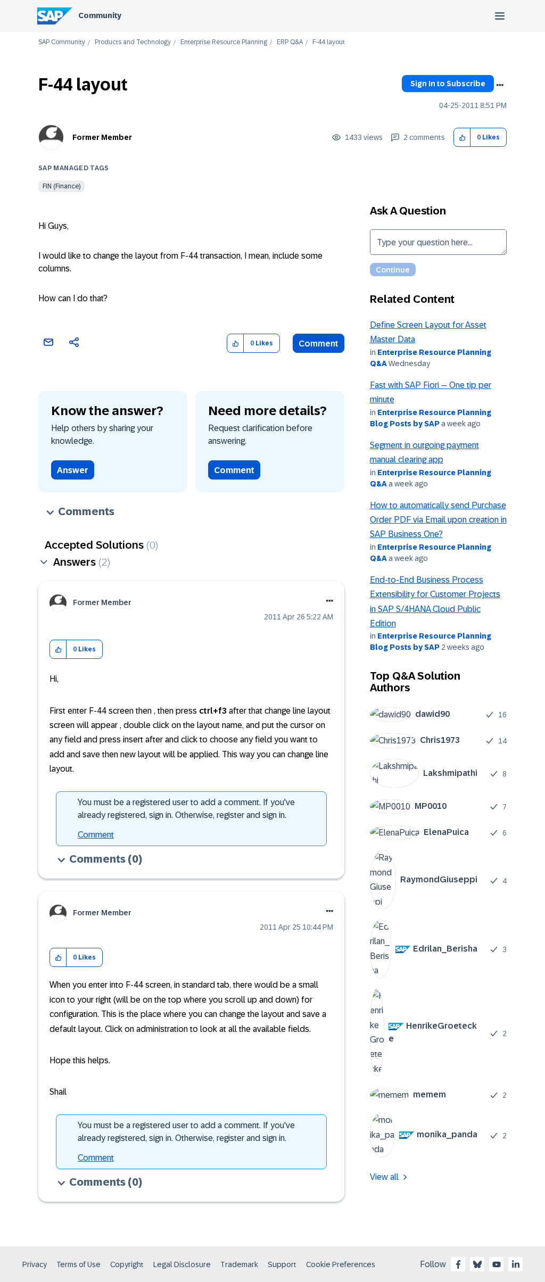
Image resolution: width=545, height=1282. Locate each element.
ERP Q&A (290, 42)
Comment (318, 343)
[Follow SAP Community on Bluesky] (477, 1264)
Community (99, 15)
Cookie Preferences (340, 1264)
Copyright (127, 1264)
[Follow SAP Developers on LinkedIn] (515, 1264)
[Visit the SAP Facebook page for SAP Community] (458, 1264)
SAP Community (61, 42)
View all (384, 1176)
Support (282, 1264)
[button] (462, 137)
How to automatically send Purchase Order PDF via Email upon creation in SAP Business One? (438, 520)
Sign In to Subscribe (447, 83)
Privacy (34, 1264)
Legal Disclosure (182, 1264)
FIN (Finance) (61, 186)
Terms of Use (78, 1264)
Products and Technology (133, 42)
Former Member (102, 137)
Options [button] (500, 85)
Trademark (239, 1264)
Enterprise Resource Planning (223, 42)
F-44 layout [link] (328, 42)
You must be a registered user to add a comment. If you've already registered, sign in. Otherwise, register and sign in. (186, 809)
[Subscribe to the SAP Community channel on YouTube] (496, 1264)
